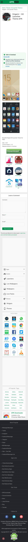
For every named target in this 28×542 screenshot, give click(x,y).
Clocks (6, 394)
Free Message (14, 402)
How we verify (6, 56)
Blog (3, 504)
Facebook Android (6, 448)
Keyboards (20, 402)
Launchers (10, 279)
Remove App (21, 523)
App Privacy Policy (17, 525)
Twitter (4, 430)
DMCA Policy (15, 521)
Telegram (4, 439)
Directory (8, 521)
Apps (7, 269)
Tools (21, 405)
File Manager (7, 399)
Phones (9, 308)
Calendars (14, 394)
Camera (20, 394)
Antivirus (7, 391)
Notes (13, 405)
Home (3, 7)
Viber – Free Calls (6, 451)
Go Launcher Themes (16, 7)
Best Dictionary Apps (7, 480)
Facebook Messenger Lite (8, 454)
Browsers (7, 408)
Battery (13, 391)
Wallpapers (10, 289)
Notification (13, 408)
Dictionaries (13, 397)
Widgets (9, 303)
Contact (3, 521)
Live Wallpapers (12, 284)
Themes (8, 7)
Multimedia (6, 405)
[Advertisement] (14, 36)
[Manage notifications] (3, 538)
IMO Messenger (6, 445)
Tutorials (4, 507)
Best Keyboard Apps (7, 483)
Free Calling (20, 399)
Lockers (7, 402)
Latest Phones (5, 501)
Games (8, 274)
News (3, 498)
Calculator (7, 397)
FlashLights (13, 399)
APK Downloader (6, 492)
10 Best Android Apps (7, 463)
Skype (3, 442)
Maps (20, 397)
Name (4, 215)
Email (4, 221)
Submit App (14, 523)
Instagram (4, 433)
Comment (4, 199)
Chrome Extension (6, 495)
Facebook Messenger (7, 436)
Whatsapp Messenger (7, 427)
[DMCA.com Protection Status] (14, 536)
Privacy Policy (23, 521)
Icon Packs (10, 294)
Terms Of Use (6, 523)
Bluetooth (21, 391)
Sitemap (8, 525)
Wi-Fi (21, 408)
